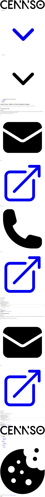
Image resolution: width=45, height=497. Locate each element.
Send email (2, 425)
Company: (1, 416)
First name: (1, 301)
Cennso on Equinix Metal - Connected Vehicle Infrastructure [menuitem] (9, 99)
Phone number (2, 419)
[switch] (2, 310)
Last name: (1, 302)
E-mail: (1, 303)
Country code (2, 305)
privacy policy (9, 311)
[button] (23, 32)
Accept (1, 496)
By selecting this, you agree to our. (5, 311)
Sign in (3, 102)
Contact (2, 101)
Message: (1, 422)
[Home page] (22, 8)
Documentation (3, 100)
